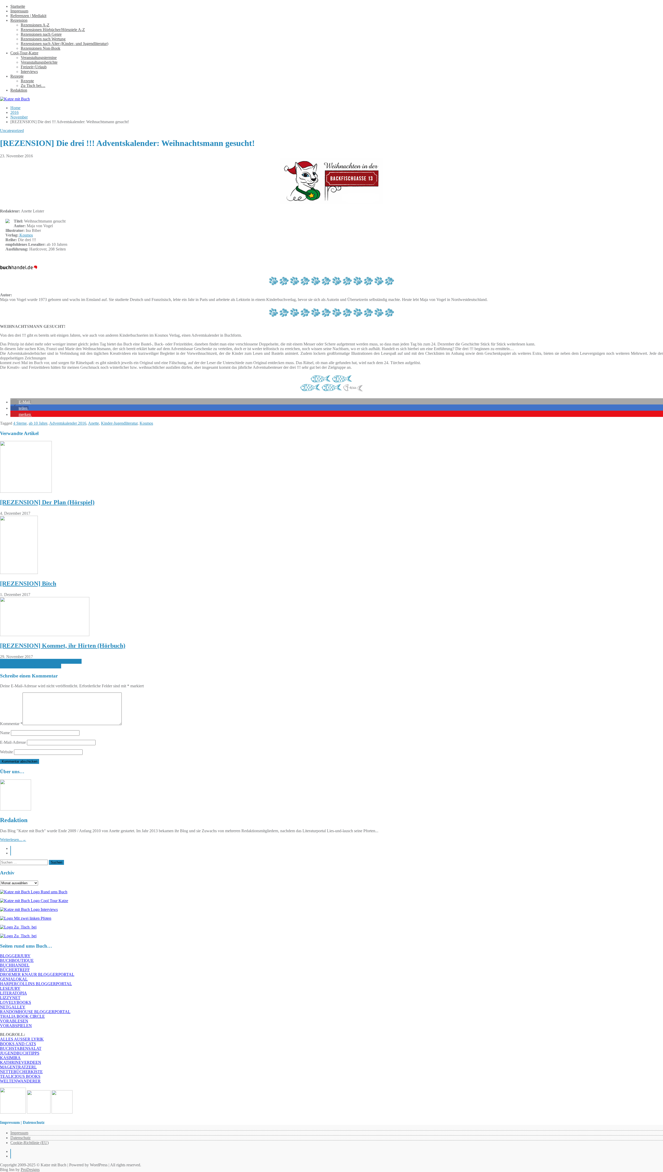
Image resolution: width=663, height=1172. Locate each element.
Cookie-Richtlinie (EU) (29, 1142)
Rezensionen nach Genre (41, 34)
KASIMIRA (10, 1058)
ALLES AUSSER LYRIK (22, 1039)
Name (5, 733)
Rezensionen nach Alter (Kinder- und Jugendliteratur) (64, 43)
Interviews (29, 71)
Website (6, 752)
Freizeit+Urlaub (34, 67)
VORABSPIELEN (16, 1025)
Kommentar (11, 723)
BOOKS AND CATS (18, 1044)
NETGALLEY (12, 1007)
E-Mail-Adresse (13, 742)
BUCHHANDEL (15, 965)
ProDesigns (30, 1169)
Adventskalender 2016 (67, 423)
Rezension (18, 20)
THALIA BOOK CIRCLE (22, 1016)
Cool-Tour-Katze (24, 53)
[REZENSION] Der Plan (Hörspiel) (47, 502)
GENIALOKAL (14, 979)
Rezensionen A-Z (35, 25)
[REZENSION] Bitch (28, 583)
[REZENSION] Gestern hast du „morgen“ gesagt (40, 661)
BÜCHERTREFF (15, 970)
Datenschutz (20, 1138)
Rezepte (17, 76)
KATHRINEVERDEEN (20, 1062)
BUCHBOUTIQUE (17, 960)
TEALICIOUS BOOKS (20, 1076)
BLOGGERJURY (15, 956)
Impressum (19, 11)
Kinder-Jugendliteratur (119, 423)
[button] (20, 402)
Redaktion (18, 90)
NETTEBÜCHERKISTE (21, 1072)
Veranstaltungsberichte (39, 62)
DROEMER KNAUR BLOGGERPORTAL (37, 974)
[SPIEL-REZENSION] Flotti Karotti (30, 666)
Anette (93, 423)
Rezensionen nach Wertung (43, 39)
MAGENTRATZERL (18, 1067)
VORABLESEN (14, 1021)
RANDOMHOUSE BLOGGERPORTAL (35, 1011)
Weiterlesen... (13, 839)
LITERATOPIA (13, 993)
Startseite (17, 6)
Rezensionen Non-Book (40, 48)
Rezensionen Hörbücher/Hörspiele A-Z (53, 29)
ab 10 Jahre (38, 423)
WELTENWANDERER (20, 1081)
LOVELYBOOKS (15, 1002)
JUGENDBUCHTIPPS (19, 1053)
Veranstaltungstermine (39, 57)
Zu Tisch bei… (33, 85)
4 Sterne (20, 423)
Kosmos (25, 235)
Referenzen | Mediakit (28, 15)
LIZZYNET (10, 998)
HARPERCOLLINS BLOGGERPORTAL (36, 984)
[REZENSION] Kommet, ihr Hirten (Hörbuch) (62, 645)
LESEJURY (10, 988)
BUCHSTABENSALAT (20, 1048)
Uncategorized (12, 130)
